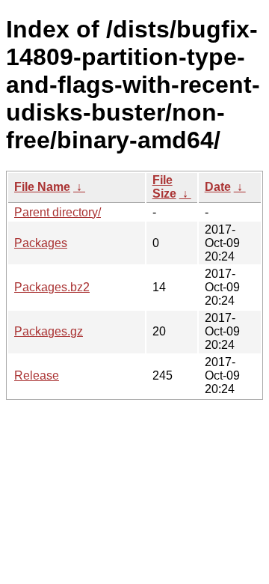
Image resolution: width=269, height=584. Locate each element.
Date (218, 186)
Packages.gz (48, 331)
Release (36, 375)
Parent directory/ (57, 212)
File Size (164, 187)
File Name (42, 186)
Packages (40, 243)
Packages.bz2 (52, 287)
